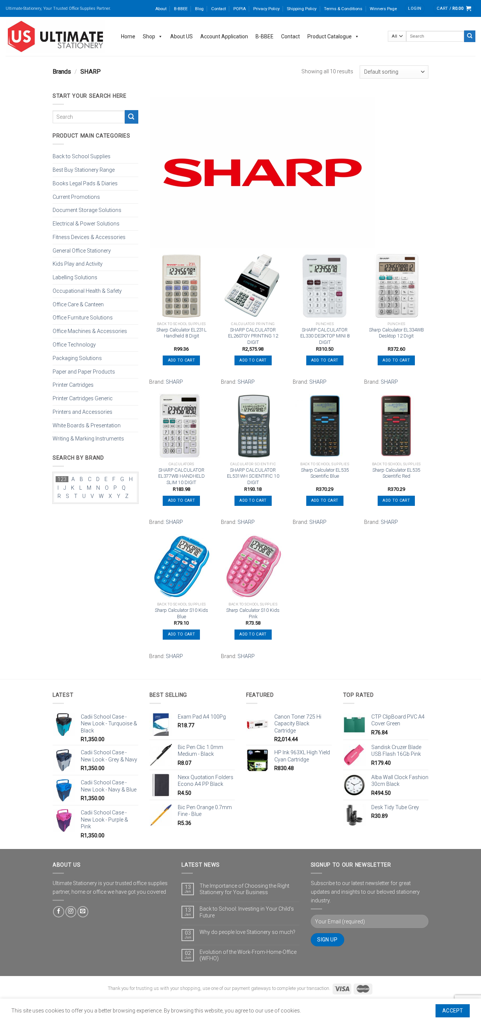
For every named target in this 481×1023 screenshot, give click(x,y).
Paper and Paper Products (84, 371)
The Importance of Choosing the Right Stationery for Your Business (244, 889)
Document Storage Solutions (87, 210)
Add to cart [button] (181, 360)
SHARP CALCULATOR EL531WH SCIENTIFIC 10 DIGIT (253, 476)
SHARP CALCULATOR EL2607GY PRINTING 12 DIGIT (253, 336)
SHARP (174, 382)
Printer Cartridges (73, 385)
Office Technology (74, 345)
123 (62, 479)
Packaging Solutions (77, 358)
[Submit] (469, 36)
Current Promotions (76, 197)
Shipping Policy (301, 8)
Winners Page (383, 8)
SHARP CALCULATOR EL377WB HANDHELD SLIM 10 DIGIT (181, 476)
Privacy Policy (266, 8)
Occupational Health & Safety (87, 291)
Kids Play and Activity (78, 264)
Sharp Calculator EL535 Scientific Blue (325, 473)
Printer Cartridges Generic (83, 398)
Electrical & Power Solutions (86, 224)
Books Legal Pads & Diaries (85, 183)
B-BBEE (181, 8)
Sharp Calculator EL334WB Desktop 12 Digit (396, 333)
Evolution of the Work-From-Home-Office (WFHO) (248, 955)
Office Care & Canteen (78, 304)
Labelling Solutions (75, 277)
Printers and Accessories (82, 412)
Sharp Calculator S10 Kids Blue (181, 613)
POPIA (239, 8)
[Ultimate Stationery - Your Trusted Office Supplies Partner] (56, 36)
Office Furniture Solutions (83, 318)
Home (128, 36)
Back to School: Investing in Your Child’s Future (247, 912)
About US (181, 36)
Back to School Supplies (81, 156)
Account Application (224, 36)
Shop (149, 36)
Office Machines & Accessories (90, 331)
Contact (218, 8)
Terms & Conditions (343, 8)
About (160, 8)
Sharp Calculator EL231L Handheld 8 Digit (181, 333)
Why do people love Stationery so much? (247, 932)
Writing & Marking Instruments (88, 439)
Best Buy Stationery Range (84, 170)
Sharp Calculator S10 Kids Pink (253, 613)
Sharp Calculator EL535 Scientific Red (396, 473)
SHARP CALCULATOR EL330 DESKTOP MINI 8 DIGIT (324, 336)
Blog (199, 8)
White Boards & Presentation (87, 425)
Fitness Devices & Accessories (89, 237)
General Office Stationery (82, 250)
